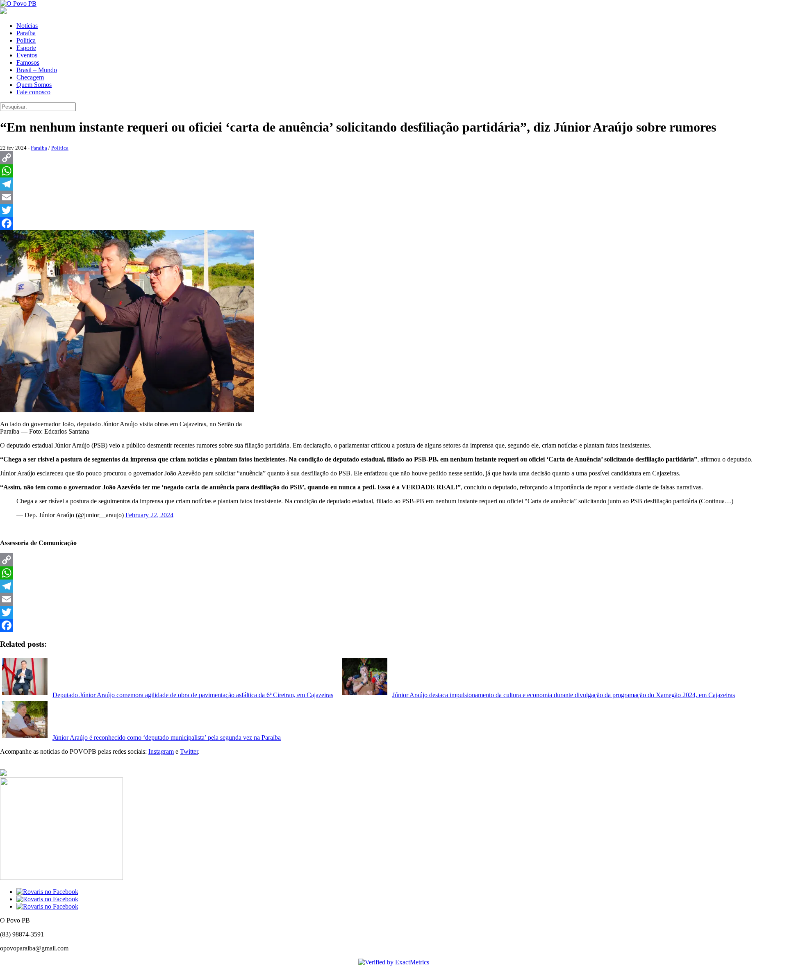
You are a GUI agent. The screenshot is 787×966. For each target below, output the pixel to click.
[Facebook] (393, 223)
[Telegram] (393, 184)
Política (26, 40)
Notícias (27, 25)
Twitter (189, 751)
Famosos (27, 62)
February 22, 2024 (149, 514)
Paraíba (26, 33)
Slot (75, 948)
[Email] (393, 197)
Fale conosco (33, 92)
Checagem (30, 77)
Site (87, 948)
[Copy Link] (393, 157)
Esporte (26, 47)
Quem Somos (34, 84)
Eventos (26, 55)
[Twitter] (393, 210)
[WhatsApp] (393, 170)
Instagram (161, 751)
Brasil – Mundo (36, 69)
